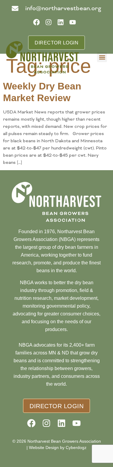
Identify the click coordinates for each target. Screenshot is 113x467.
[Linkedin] (62, 24)
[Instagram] (50, 24)
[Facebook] (38, 24)
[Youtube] (74, 24)
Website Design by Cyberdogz (57, 447)
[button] (102, 57)
